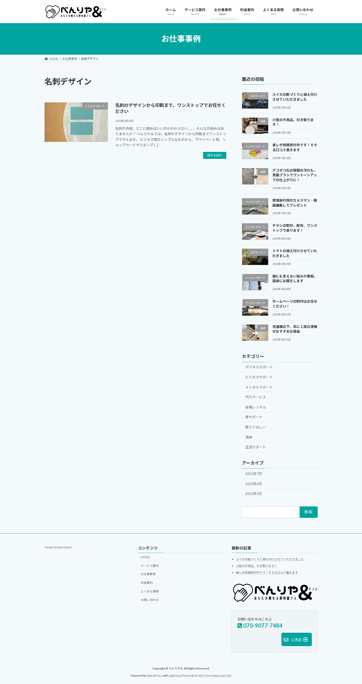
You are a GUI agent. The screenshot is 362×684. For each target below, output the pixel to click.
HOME (145, 557)
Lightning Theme (180, 675)
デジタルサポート (259, 367)
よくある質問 (150, 591)
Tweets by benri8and (57, 547)
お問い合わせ (150, 600)
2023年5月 (253, 493)
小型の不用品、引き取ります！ (256, 566)
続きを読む (214, 155)
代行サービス (255, 397)
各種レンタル (255, 407)
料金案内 (147, 583)
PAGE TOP (349, 659)
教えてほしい (255, 427)
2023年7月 (253, 474)
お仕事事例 (148, 574)
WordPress (154, 675)
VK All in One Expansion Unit (212, 675)
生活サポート (255, 447)
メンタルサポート (259, 387)
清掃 (248, 437)
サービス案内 (150, 566)
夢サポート (254, 417)
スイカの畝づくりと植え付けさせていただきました (270, 559)
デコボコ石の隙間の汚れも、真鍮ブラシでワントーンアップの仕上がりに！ (294, 175)
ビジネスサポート (259, 377)
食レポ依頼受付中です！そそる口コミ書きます (267, 572)
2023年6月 (253, 483)
